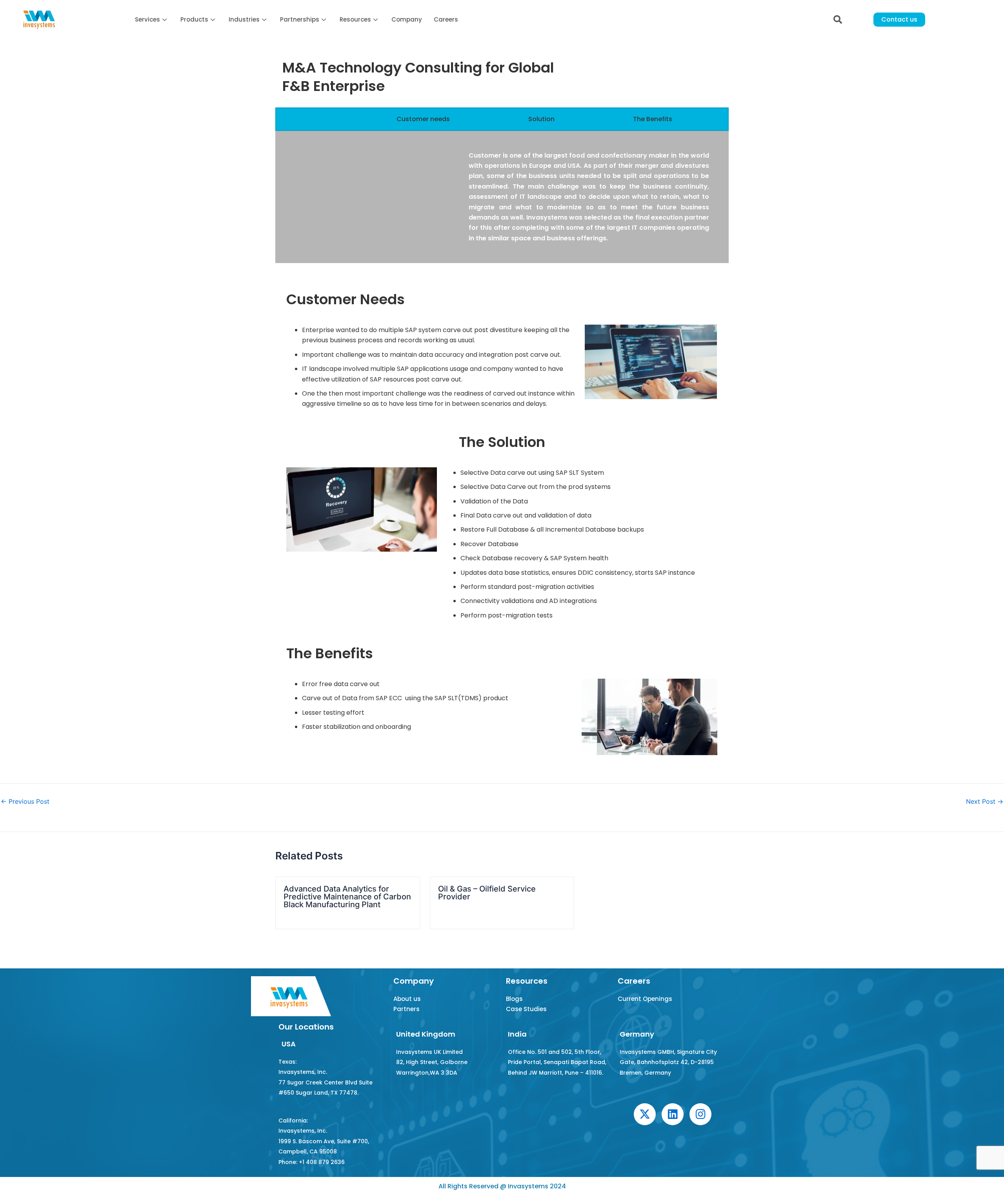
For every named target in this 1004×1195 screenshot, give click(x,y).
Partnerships (299, 19)
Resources (355, 19)
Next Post (984, 801)
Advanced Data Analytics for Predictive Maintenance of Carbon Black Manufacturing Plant (347, 896)
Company (406, 19)
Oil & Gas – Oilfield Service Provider (487, 892)
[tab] (337, 119)
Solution (541, 118)
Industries (244, 19)
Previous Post (25, 801)
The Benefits (652, 118)
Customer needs (423, 118)
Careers (446, 19)
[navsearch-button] (838, 19)
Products (194, 19)
